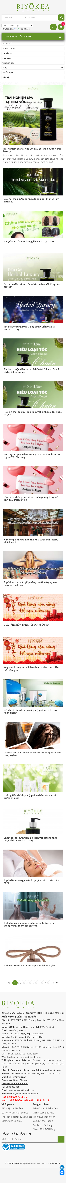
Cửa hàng (6, 58)
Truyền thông (9, 48)
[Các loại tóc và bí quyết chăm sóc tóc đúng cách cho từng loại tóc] (33, 743)
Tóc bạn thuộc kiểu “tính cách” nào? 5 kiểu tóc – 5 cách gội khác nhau (31, 370)
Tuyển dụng (8, 72)
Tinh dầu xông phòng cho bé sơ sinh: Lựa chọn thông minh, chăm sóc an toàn (29, 924)
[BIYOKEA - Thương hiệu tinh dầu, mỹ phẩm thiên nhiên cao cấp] (33, 6)
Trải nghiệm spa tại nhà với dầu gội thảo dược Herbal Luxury (32, 150)
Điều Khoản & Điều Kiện (45, 1108)
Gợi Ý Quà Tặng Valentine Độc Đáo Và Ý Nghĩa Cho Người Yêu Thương (32, 455)
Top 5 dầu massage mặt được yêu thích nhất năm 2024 (31, 881)
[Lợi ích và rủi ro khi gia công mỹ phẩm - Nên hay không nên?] (33, 700)
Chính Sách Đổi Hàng (44, 1129)
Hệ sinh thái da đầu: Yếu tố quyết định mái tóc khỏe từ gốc (33, 413)
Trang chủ (7, 44)
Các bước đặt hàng (42, 1125)
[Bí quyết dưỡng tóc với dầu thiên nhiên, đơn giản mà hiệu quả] (33, 651)
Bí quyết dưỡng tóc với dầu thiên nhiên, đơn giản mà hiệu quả (31, 668)
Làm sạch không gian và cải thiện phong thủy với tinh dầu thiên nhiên (31, 498)
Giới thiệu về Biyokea (12, 1108)
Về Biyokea (8, 1104)
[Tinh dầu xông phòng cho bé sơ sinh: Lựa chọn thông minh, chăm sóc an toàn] (33, 914)
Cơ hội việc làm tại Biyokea (15, 1112)
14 (44, 982)
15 (50, 982)
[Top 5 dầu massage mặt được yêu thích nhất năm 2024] (33, 865)
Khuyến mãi (7, 53)
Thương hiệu (8, 63)
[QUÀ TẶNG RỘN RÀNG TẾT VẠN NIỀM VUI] (33, 609)
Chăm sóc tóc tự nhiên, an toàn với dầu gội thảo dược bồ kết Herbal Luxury (30, 839)
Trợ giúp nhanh (41, 1104)
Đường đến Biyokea (12, 1120)
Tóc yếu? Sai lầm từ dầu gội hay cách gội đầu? (29, 241)
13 (38, 982)
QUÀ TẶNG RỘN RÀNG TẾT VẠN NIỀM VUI (26, 624)
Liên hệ (5, 77)
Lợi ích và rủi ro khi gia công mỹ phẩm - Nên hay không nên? (30, 711)
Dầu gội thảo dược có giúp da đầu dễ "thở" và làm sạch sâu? (31, 200)
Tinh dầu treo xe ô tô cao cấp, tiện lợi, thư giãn (30, 965)
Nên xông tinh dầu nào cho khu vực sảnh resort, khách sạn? (31, 541)
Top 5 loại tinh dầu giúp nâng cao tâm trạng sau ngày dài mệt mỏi (30, 583)
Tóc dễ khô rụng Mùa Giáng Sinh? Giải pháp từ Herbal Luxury (29, 328)
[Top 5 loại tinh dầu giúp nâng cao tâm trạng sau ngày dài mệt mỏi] (33, 572)
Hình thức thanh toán (44, 1116)
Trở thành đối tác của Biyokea (17, 1116)
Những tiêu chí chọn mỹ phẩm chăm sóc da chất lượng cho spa (30, 796)
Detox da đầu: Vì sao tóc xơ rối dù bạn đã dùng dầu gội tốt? (32, 285)
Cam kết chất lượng (43, 1120)
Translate (25, 28)
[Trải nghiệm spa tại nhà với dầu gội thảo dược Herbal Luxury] (33, 114)
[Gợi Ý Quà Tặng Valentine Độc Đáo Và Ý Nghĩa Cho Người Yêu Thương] (33, 444)
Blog (4, 68)
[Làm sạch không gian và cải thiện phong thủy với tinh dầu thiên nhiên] (33, 487)
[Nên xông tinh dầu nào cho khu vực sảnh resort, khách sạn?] (33, 529)
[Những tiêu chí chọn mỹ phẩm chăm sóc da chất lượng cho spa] (33, 785)
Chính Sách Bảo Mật (43, 1112)
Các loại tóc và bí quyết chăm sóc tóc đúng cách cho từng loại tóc (32, 754)
